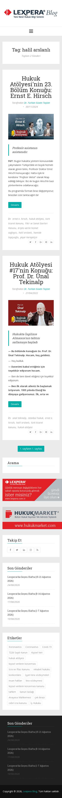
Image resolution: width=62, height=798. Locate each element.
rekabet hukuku (42, 669)
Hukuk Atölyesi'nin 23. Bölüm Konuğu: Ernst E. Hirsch (31, 86)
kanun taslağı (27, 691)
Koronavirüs (15, 646)
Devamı (15, 204)
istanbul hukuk (35, 418)
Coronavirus (31, 646)
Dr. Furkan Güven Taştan (37, 102)
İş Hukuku (36, 703)
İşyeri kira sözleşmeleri (37, 675)
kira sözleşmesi (34, 680)
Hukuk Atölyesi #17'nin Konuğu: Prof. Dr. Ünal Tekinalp (31, 273)
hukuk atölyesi (36, 218)
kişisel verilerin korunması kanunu (26, 686)
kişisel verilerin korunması (22, 663)
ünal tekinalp (19, 418)
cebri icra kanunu (18, 703)
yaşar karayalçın (28, 237)
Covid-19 (47, 646)
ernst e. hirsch (20, 218)
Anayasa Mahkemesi (20, 697)
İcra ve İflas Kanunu (19, 669)
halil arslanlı (25, 232)
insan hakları (15, 680)
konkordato (15, 675)
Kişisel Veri (36, 652)
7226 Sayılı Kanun (18, 652)
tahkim (12, 691)
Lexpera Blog (30, 791)
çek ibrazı (40, 697)
